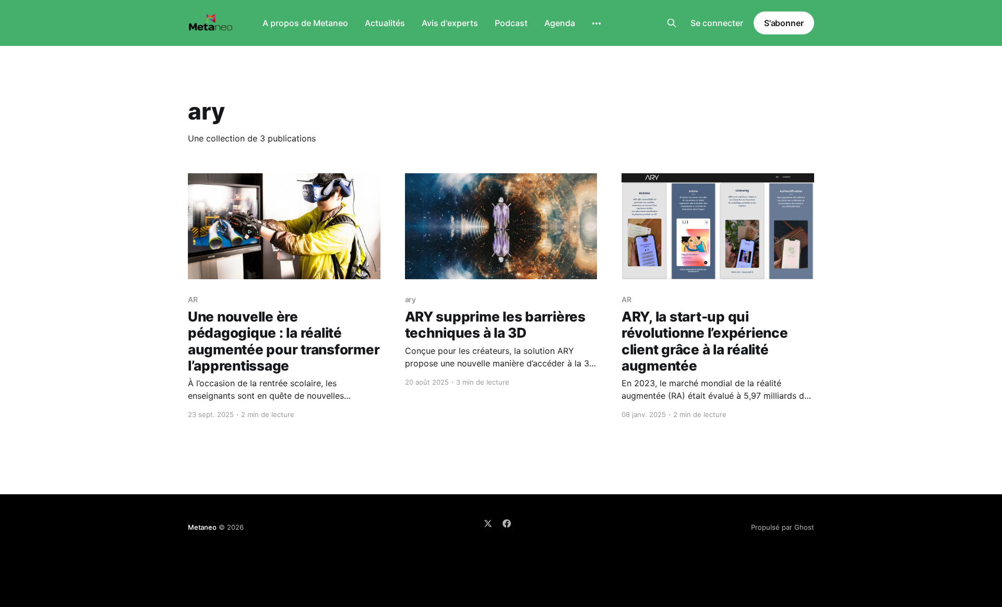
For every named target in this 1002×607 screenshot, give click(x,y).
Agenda (559, 23)
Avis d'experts (450, 23)
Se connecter (716, 23)
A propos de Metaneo (305, 23)
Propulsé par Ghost (782, 527)
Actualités (385, 23)
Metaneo (202, 527)
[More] (596, 23)
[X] (488, 523)
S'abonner (784, 23)
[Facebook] (507, 523)
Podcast (511, 23)
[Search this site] (671, 23)
